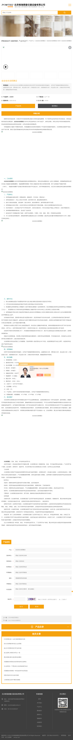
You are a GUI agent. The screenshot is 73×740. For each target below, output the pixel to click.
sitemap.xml (17, 737)
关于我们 (39, 703)
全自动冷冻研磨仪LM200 (54, 41)
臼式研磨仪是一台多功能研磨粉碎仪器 (14, 639)
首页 (26, 41)
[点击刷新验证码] (31, 599)
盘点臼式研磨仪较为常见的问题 (12, 648)
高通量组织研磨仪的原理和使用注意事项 (15, 661)
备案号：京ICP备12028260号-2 (50, 735)
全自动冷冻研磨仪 (40, 41)
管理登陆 (63, 735)
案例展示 (39, 710)
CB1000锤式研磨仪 (13, 617)
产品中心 (31, 41)
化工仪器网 (8, 737)
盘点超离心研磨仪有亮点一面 (12, 652)
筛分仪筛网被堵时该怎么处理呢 (12, 643)
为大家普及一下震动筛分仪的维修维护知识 (16, 666)
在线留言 (39, 722)
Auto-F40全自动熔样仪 (14, 620)
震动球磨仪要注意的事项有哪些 (12, 657)
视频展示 (39, 718)
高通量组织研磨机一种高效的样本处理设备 (16, 670)
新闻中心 (39, 714)
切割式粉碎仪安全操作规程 (11, 675)
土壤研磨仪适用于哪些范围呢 (12, 679)
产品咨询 (18, 106)
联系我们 (55, 106)
